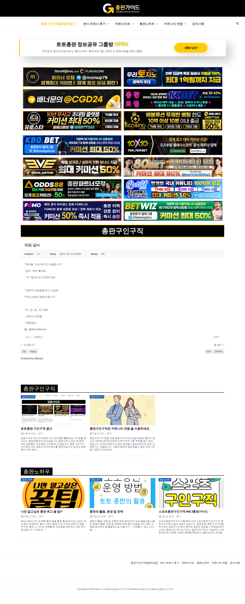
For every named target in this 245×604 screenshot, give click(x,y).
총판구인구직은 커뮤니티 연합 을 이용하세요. (120, 429)
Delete (218, 351)
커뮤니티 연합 (173, 24)
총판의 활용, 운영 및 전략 (106, 512)
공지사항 (198, 24)
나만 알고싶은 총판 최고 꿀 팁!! (41, 512)
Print (217, 337)
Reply (33, 351)
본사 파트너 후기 (94, 24)
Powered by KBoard (32, 358)
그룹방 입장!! (191, 47)
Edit (209, 351)
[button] (75, 24)
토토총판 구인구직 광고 (36, 429)
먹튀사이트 (122, 24)
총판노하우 (147, 24)
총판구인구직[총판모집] (57, 24)
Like (28, 337)
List (24, 351)
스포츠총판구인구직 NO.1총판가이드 (183, 512)
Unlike (38, 337)
